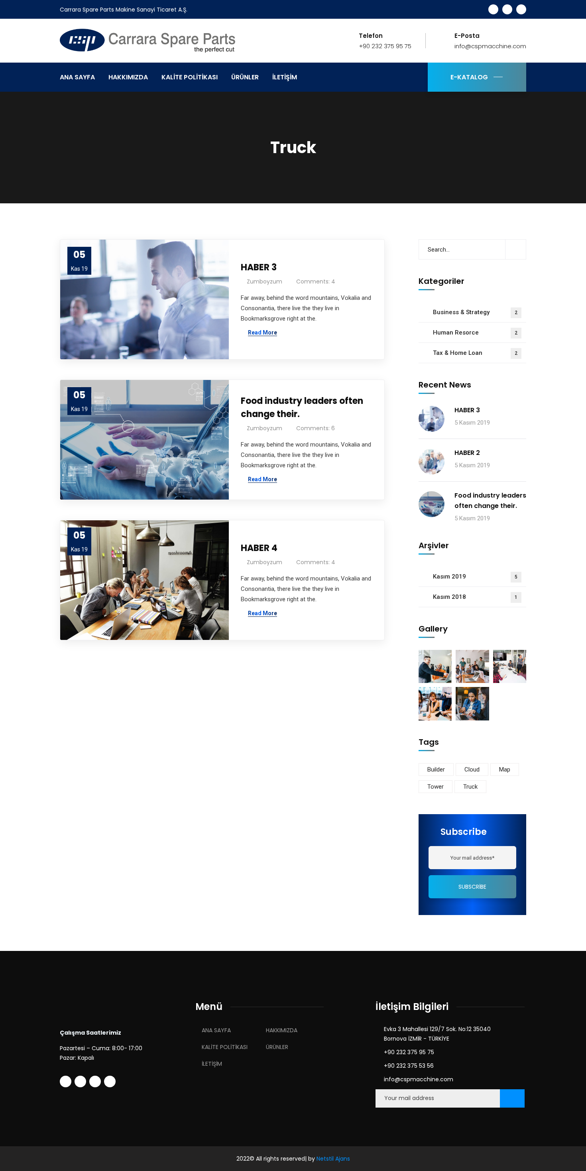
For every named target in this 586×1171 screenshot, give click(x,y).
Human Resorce (475, 332)
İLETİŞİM (212, 1064)
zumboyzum (264, 281)
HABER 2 (467, 452)
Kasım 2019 (475, 576)
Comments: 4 (315, 281)
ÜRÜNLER (277, 1047)
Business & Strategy (475, 312)
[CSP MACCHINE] (154, 40)
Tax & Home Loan (475, 352)
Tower (435, 786)
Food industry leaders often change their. (302, 407)
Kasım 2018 (475, 596)
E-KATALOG (469, 77)
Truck (470, 786)
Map (504, 769)
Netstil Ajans (333, 1159)
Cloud (472, 769)
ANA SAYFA (216, 1030)
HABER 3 (259, 267)
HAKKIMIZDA (281, 1030)
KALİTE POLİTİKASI (225, 1047)
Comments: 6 (315, 428)
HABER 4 (259, 548)
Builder (436, 769)
